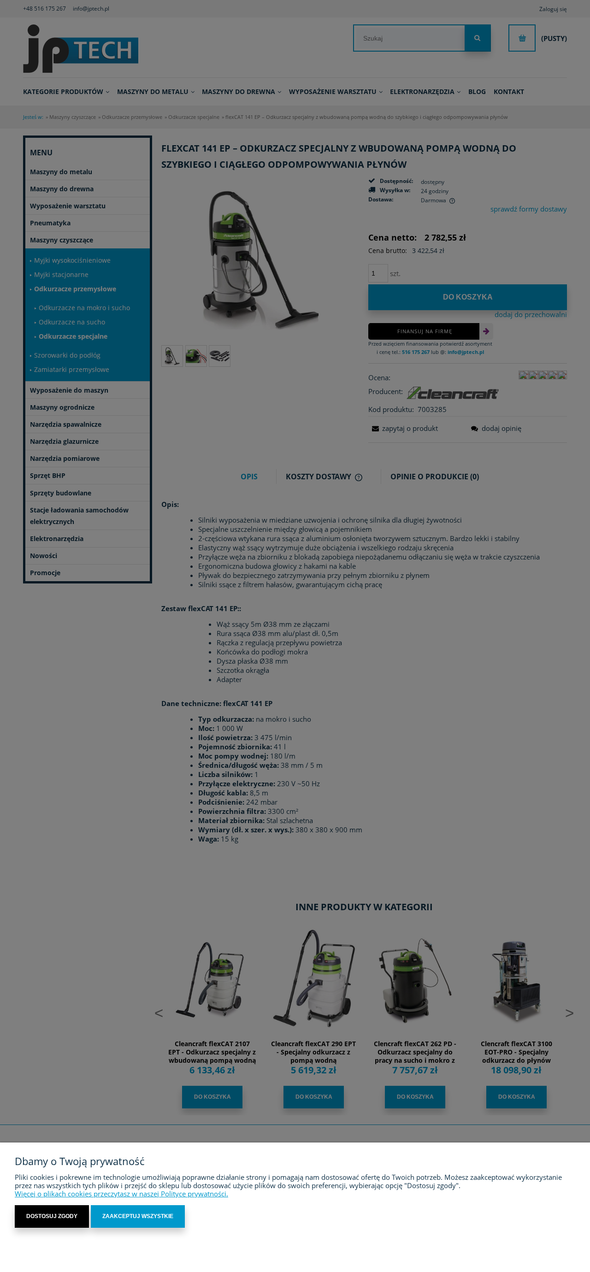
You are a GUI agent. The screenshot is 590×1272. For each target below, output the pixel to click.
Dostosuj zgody (51, 1216)
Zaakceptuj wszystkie (137, 1216)
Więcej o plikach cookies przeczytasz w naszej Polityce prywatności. (121, 1193)
